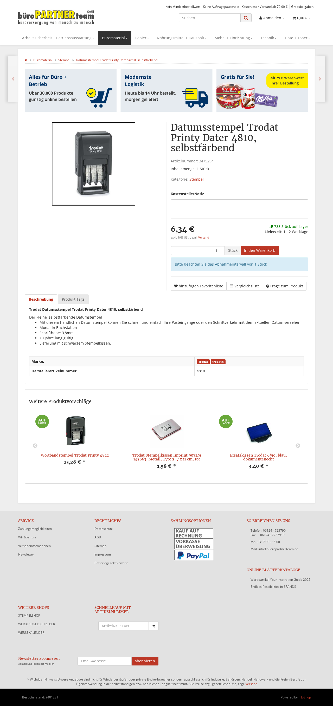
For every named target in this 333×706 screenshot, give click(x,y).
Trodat (203, 362)
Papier (140, 37)
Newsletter (26, 554)
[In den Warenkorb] (154, 626)
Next (298, 446)
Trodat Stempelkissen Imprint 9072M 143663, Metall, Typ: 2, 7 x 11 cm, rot (166, 457)
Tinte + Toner (296, 37)
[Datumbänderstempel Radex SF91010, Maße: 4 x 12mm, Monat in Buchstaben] (320, 79)
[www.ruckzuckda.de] (65, 17)
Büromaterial (113, 37)
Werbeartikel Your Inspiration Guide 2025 (280, 579)
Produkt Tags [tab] (73, 299)
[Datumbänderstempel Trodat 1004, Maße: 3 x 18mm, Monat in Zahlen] (13, 79)
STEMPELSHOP (29, 615)
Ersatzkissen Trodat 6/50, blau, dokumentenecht (258, 457)
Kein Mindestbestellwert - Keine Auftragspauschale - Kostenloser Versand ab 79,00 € (226, 6)
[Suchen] (246, 17)
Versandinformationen (34, 546)
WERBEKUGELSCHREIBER (36, 624)
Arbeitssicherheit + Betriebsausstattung (57, 37)
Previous (35, 446)
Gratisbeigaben (302, 6)
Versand (203, 237)
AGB (97, 537)
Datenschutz (103, 528)
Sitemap (100, 546)
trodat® (218, 362)
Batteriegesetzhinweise (111, 563)
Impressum (102, 554)
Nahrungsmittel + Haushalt (180, 37)
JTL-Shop (304, 697)
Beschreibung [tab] (41, 299)
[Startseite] (26, 60)
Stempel (196, 179)
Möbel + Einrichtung (232, 37)
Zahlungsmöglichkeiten (35, 528)
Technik (267, 37)
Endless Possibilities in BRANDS (273, 586)
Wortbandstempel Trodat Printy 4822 (75, 455)
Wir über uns (27, 537)
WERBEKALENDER (31, 632)
